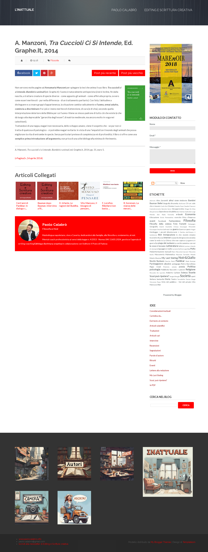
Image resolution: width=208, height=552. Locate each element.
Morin (152, 258)
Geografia (154, 226)
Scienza (184, 272)
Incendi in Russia (156, 238)
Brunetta (174, 203)
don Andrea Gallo (182, 212)
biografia (166, 203)
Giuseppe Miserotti (187, 227)
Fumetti (182, 224)
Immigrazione (169, 235)
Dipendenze (164, 211)
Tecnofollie (181, 279)
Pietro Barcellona (188, 264)
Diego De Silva (190, 209)
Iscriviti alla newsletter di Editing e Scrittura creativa (43, 544)
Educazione (154, 217)
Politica (191, 266)
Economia (190, 214)
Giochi (161, 227)
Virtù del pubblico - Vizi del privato (176, 282)
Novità (153, 261)
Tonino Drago (190, 279)
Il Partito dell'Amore (186, 232)
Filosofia (55, 60)
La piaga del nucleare (164, 243)
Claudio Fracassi (189, 206)
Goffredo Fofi (167, 229)
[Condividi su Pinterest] (44, 73)
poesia (182, 266)
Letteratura (172, 245)
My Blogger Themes (161, 542)
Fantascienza (174, 221)
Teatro (173, 279)
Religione (190, 269)
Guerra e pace (184, 229)
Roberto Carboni (173, 273)
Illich (160, 235)
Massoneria (159, 254)
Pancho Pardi (170, 261)
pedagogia (176, 264)
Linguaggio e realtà (164, 249)
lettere (181, 246)
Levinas (187, 246)
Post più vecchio (132, 73)
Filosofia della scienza (160, 224)
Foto (175, 224)
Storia (167, 279)
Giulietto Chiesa (172, 227)
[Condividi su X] (36, 73)
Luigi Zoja (186, 249)
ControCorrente (155, 209)
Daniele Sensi (166, 209)
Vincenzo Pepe (155, 282)
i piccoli (162, 232)
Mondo (192, 254)
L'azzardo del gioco (178, 238)
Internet (167, 237)
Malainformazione (157, 252)
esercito (178, 217)
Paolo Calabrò (124, 10)
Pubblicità (165, 269)
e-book (179, 214)
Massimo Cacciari (182, 252)
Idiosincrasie (172, 232)
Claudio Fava (178, 206)
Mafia (192, 249)
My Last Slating (170, 257)
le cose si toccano (158, 246)
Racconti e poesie (177, 269)
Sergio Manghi (175, 276)
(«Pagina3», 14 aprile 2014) (29, 158)
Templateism (189, 542)
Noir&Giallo (186, 257)
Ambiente (183, 200)
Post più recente (105, 73)
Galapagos (191, 224)
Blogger (178, 295)
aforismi (152, 200)
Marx (173, 252)
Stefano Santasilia (157, 279)
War (159, 285)
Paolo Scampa (190, 261)
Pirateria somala (170, 267)
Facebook (162, 221)
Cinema (171, 206)
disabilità (172, 211)
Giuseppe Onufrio (156, 229)
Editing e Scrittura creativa (168, 10)
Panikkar (180, 261)
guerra (175, 229)
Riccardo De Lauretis (157, 273)
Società (185, 276)
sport (193, 276)
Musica (158, 258)
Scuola (192, 272)
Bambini (191, 200)
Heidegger (154, 232)
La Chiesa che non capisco (174, 240)
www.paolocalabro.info (30, 539)
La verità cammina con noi (185, 243)
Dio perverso (154, 212)
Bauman (153, 203)
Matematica (170, 254)
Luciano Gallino (177, 249)
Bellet (160, 203)
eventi (152, 221)
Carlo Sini (164, 206)
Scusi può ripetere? (159, 276)
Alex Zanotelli (162, 200)
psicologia (155, 269)
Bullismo (182, 203)
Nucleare (160, 261)
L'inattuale (24, 10)
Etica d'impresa (188, 217)
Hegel (193, 229)
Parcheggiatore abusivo (160, 264)
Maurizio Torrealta (183, 254)
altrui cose (174, 200)
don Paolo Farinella (165, 214)
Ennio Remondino (166, 217)
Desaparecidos (178, 209)
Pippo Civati (155, 267)
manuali (168, 252)
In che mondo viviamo (185, 235)
